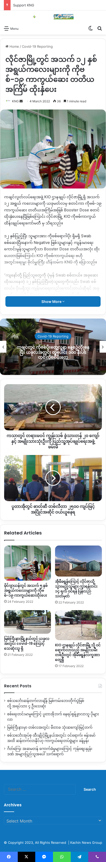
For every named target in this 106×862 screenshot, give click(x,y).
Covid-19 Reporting (37, 46)
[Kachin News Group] (53, 16)
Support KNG (23, 5)
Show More (51, 301)
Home (13, 46)
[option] (53, 347)
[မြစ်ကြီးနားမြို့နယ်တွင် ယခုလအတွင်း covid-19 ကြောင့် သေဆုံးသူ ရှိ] (27, 622)
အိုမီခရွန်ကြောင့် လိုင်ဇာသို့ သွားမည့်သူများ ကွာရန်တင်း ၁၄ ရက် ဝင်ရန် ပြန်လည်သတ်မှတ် (76, 589)
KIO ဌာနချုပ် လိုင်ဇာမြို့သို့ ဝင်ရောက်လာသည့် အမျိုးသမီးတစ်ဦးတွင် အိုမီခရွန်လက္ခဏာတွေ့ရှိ (78, 652)
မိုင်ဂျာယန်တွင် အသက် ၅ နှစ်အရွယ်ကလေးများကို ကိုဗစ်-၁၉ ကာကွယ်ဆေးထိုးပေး (26, 590)
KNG (15, 101)
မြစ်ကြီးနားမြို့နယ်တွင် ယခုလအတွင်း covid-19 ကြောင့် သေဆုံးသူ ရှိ (26, 643)
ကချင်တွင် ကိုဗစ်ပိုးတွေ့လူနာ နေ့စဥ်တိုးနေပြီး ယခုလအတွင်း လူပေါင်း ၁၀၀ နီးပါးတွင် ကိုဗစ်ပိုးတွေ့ (53, 352)
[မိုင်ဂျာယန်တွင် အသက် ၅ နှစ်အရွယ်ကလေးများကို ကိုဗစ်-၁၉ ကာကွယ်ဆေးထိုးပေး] (27, 563)
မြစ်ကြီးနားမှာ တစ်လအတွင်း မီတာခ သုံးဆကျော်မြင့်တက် (49, 727)
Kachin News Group (86, 842)
